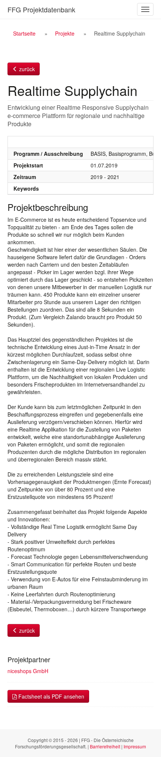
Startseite (24, 33)
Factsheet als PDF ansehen (50, 696)
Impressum (135, 746)
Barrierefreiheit (105, 746)
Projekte (65, 33)
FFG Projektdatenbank (41, 9)
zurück (26, 69)
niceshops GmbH (27, 671)
